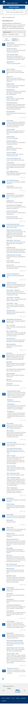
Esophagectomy (10, 201)
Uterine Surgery (10, 621)
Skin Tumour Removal (11, 564)
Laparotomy (9, 362)
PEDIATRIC (14, 40)
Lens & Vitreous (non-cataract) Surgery (15, 369)
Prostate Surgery (10, 504)
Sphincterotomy (10, 568)
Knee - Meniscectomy (11, 331)
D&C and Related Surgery (13, 180)
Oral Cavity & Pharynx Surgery (14, 448)
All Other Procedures (12, 49)
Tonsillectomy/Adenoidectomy (13, 605)
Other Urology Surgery (12, 488)
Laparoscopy (9, 353)
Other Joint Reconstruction (13, 473)
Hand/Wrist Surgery (11, 283)
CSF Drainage (9, 120)
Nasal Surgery (10, 423)
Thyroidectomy (10, 599)
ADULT (6, 40)
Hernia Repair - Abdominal (13, 290)
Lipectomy (8, 379)
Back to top (22, 66)
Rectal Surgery (10, 514)
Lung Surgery (9, 383)
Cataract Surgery (10, 129)
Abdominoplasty (10, 43)
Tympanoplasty (10, 611)
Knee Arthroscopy (10, 338)
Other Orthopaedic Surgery (13, 477)
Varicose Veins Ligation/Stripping (14, 640)
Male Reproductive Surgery (13, 391)
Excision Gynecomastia (11, 211)
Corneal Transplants (11, 152)
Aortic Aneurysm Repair (12, 54)
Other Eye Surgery (11, 466)
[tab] (6, 39)
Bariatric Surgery (10, 69)
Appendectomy (10, 62)
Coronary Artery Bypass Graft (13, 158)
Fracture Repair (10, 261)
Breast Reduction (10, 111)
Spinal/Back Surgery (11, 576)
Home (3, 17)
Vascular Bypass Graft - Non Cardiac (15, 648)
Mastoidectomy (11, 404)
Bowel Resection (10, 89)
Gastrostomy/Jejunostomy (13, 274)
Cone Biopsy (9, 146)
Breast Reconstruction (11, 103)
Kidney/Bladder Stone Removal (14, 319)
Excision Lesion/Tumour (12, 217)
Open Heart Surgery (11, 442)
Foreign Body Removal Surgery (13, 255)
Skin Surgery (9, 555)
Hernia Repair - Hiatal (12, 303)
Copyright (4, 700)
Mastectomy (10, 400)
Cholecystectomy (10, 136)
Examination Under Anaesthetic (14, 205)
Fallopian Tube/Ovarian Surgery (14, 230)
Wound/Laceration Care (13, 668)
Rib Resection (10, 520)
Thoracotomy (9, 593)
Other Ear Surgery (11, 455)
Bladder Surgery (10, 84)
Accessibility (23, 698)
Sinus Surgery (9, 548)
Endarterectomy (10, 193)
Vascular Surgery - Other (13, 653)
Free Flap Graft (10, 265)
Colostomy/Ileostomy (11, 141)
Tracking (17, 698)
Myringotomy (10, 411)
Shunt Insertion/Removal (12, 539)
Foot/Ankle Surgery (11, 247)
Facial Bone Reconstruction (12, 224)
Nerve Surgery (10, 430)
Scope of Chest (9, 527)
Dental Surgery (10, 186)
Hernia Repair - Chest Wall (13, 297)
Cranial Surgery (10, 162)
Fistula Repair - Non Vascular (13, 240)
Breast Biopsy (9, 97)
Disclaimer (8, 698)
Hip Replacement (11, 310)
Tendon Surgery (10, 587)
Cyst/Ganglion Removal (12, 171)
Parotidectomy (10, 498)
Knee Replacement (11, 344)
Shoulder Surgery (10, 533)
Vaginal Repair (10, 633)
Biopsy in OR (9, 76)
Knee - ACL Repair (10, 325)
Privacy (12, 698)
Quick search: (7, 32)
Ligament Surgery (10, 373)
